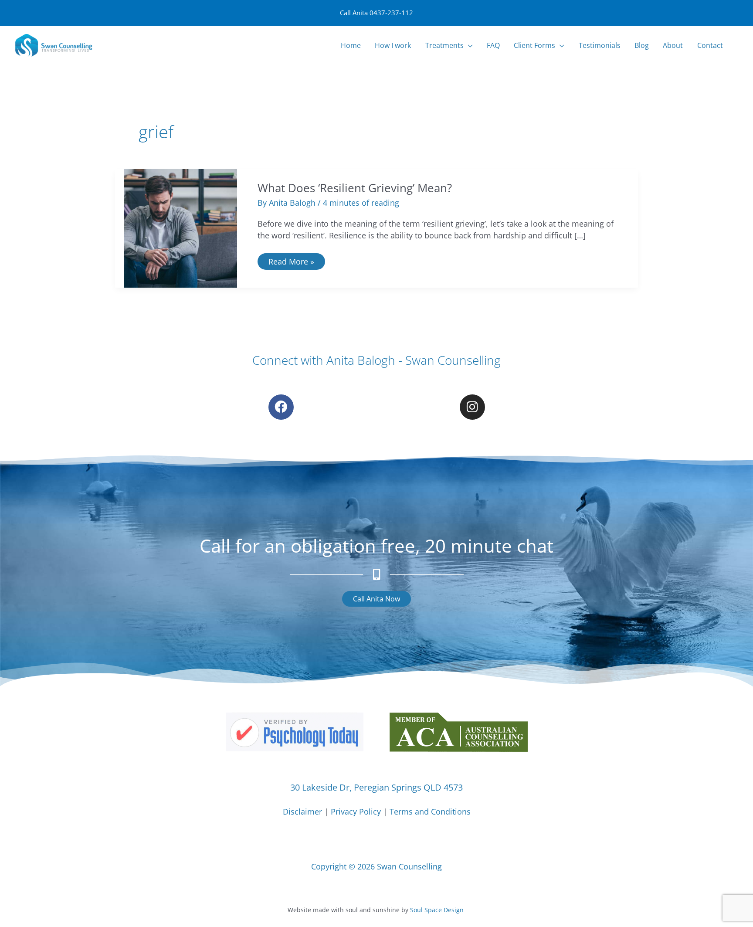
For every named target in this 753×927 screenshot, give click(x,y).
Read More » (291, 260)
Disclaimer (302, 811)
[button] (468, 45)
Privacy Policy (356, 811)
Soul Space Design (437, 910)
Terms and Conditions (430, 811)
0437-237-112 (391, 12)
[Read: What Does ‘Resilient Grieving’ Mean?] (180, 227)
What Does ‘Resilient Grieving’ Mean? (355, 188)
